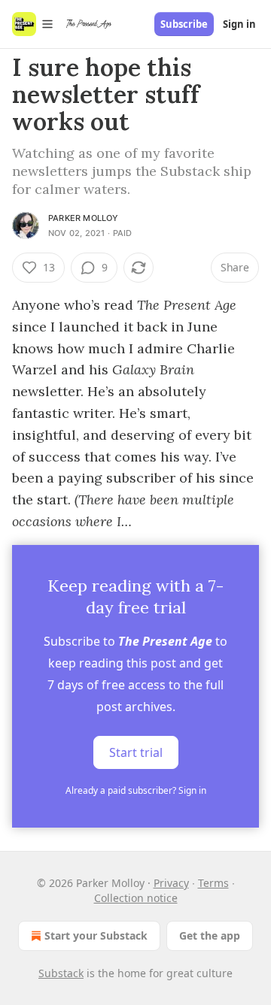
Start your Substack (96, 935)
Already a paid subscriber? (135, 790)
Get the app (209, 935)
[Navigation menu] (33, 24)
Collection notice (136, 898)
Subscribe (184, 24)
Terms (213, 883)
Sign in (239, 24)
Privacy (171, 883)
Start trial (136, 752)
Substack (61, 973)
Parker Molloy (83, 218)
